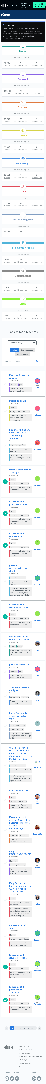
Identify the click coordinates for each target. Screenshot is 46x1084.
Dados (22, 191)
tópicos (7, 65)
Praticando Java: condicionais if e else (18, 389)
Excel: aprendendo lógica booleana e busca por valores (20, 489)
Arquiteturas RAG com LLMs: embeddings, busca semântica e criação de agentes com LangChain (20, 591)
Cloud (23, 303)
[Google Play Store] (34, 1078)
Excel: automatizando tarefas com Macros (18, 944)
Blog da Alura (24, 1053)
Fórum (5, 14)
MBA (20, 1066)
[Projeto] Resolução (19, 664)
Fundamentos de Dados (19, 483)
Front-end (23, 107)
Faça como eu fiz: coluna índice (17, 535)
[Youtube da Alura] (7, 1078)
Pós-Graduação (25, 1063)
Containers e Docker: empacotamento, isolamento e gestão (18, 417)
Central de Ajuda (26, 1050)
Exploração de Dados (18, 801)
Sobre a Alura (24, 1046)
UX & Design (22, 163)
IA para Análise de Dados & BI (20, 771)
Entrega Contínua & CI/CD (20, 411)
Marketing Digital (16, 729)
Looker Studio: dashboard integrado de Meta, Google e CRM (20, 735)
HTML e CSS (24, 835)
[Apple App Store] (39, 1078)
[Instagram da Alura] (17, 1078)
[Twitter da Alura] (12, 1078)
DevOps (23, 135)
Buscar (37, 361)
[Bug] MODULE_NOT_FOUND (20, 853)
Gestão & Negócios (23, 219)
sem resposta (37, 65)
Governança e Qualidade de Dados (20, 903)
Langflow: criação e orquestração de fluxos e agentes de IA (20, 778)
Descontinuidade (17, 400)
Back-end (23, 79)
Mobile (23, 51)
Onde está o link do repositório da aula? (19, 638)
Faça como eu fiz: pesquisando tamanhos (17, 989)
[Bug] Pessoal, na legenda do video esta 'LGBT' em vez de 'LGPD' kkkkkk (20, 887)
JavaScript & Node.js (18, 865)
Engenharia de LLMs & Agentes (18, 450)
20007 (34, 1028)
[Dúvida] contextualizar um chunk (18, 568)
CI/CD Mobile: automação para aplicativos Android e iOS (20, 652)
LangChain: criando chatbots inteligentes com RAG (20, 457)
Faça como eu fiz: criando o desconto (18, 606)
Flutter (19, 646)
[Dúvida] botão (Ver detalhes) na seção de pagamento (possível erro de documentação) (20, 823)
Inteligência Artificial (22, 247)
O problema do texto (19, 790)
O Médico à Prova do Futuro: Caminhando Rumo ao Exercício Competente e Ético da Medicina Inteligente (20, 753)
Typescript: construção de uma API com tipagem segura (20, 871)
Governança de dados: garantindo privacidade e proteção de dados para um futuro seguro (20, 912)
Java (21, 385)
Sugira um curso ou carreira (30, 1056)
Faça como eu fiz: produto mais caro (18, 503)
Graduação (23, 1060)
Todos (14, 350)
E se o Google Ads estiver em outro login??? (18, 716)
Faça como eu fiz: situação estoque (18, 956)
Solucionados (22, 354)
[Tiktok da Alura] (22, 1078)
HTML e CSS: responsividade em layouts (20, 840)
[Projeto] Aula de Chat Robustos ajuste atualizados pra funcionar (20, 434)
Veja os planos (39, 5)
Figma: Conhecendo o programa (18, 702)
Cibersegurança (22, 275)
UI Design (25, 697)
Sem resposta (27, 350)
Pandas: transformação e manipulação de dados (20, 806)
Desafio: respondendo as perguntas (20, 471)
